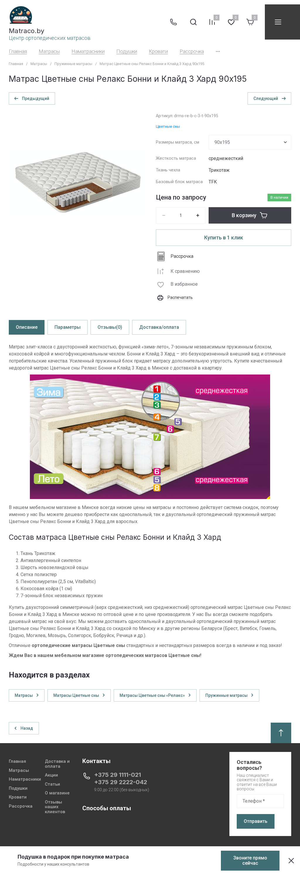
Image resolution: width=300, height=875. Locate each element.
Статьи (52, 784)
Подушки (126, 51)
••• (218, 51)
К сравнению (185, 271)
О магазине (57, 793)
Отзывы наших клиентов (55, 807)
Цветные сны (168, 126)
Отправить (255, 821)
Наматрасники (88, 51)
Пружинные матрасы (73, 64)
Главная (18, 51)
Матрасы (49, 51)
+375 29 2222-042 (120, 782)
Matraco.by (26, 31)
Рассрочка (192, 51)
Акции (51, 775)
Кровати (158, 51)
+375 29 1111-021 (117, 775)
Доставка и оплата (57, 764)
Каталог (278, 22)
